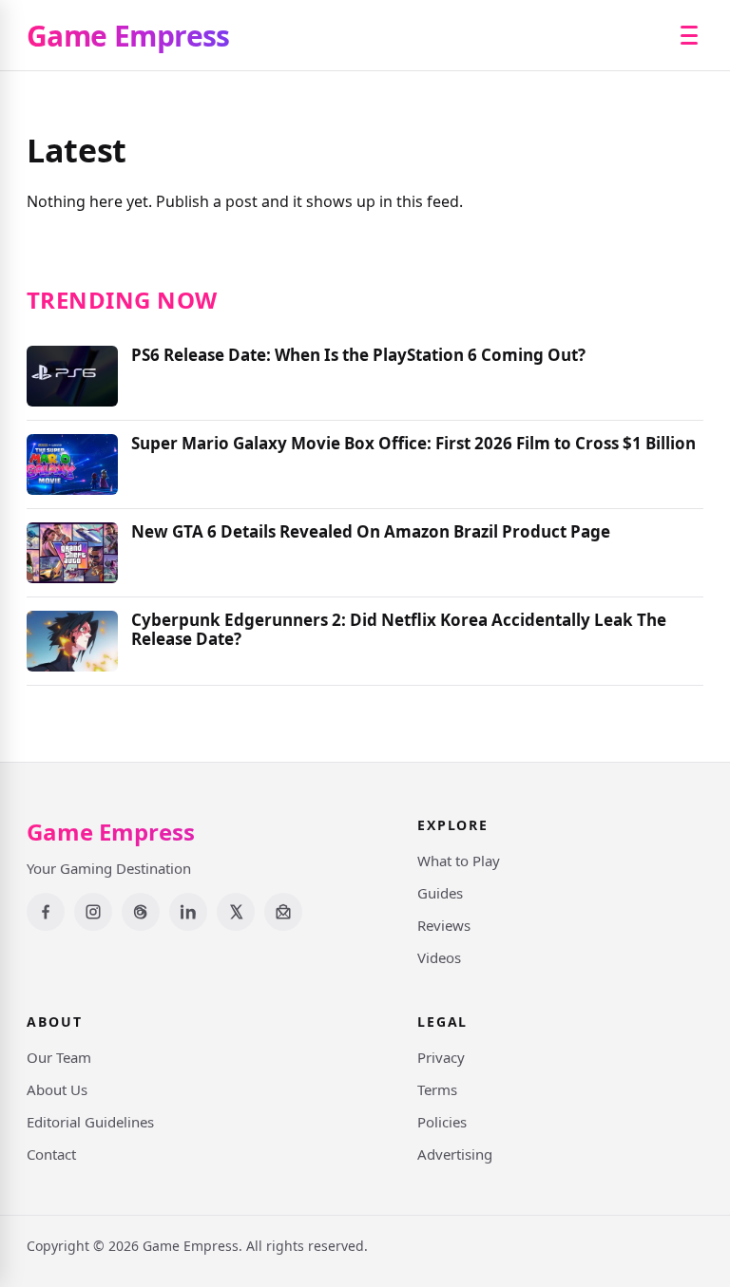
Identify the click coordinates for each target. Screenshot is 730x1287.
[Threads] (141, 912)
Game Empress (128, 35)
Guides (440, 892)
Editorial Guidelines (90, 1121)
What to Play (458, 860)
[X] (236, 912)
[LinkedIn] (188, 912)
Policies (442, 1121)
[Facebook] (46, 912)
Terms (437, 1089)
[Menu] (689, 35)
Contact (51, 1154)
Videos (439, 957)
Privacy (441, 1057)
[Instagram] (93, 912)
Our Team (59, 1057)
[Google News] (283, 912)
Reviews (444, 925)
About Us (57, 1089)
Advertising (454, 1154)
